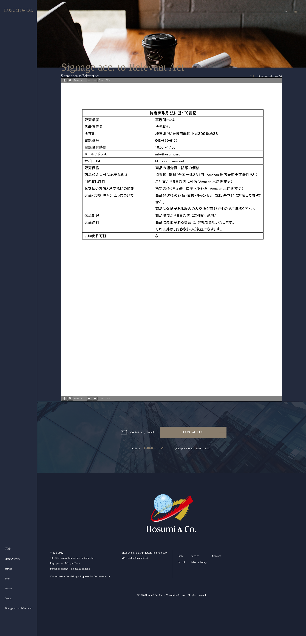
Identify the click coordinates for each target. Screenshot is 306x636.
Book (7, 578)
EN (295, 12)
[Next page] (70, 80)
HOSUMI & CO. (18, 10)
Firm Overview (12, 558)
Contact (8, 598)
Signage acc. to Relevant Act (19, 608)
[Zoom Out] (89, 80)
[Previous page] (64, 80)
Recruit (8, 588)
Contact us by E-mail (142, 432)
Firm (180, 555)
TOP (8, 549)
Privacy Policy (199, 562)
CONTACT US (193, 432)
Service (8, 568)
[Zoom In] (95, 80)
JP (286, 12)
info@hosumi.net (138, 558)
